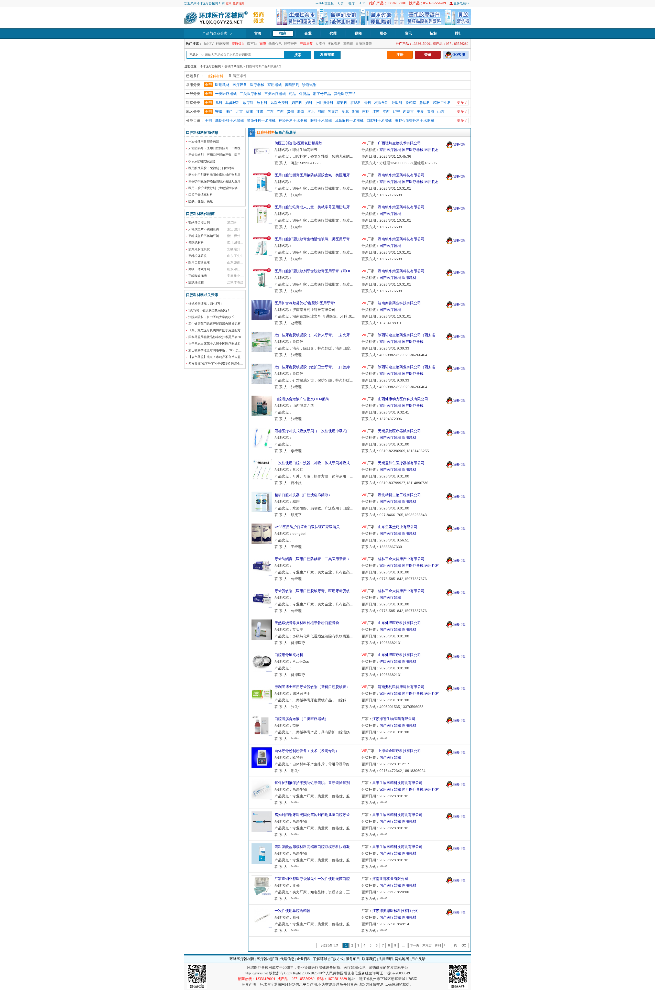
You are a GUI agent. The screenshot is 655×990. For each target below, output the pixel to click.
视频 (358, 33)
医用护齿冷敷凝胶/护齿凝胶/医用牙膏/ (305, 303)
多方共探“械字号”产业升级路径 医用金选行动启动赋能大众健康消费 (234, 363)
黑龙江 (333, 112)
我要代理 (459, 144)
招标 (433, 33)
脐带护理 (290, 44)
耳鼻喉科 (232, 103)
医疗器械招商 (267, 959)
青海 (430, 112)
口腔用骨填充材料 (200, 195)
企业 (308, 33)
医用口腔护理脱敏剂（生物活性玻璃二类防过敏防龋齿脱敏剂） (231, 188)
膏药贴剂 (292, 85)
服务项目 (353, 959)
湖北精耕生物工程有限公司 (399, 495)
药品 (292, 94)
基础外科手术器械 (229, 121)
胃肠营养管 (363, 44)
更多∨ (462, 102)
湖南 (355, 112)
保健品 (304, 94)
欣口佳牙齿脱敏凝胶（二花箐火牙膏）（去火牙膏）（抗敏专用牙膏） (330, 335)
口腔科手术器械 (379, 121)
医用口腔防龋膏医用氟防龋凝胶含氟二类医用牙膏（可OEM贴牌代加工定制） (336, 175)
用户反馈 (418, 959)
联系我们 (369, 959)
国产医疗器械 (412, 150)
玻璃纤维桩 (196, 282)
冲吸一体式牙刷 (199, 269)
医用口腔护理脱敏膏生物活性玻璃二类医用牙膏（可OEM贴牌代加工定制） (334, 239)
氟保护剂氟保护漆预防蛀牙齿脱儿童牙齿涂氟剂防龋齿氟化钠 (229, 181)
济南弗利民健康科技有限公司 (401, 687)
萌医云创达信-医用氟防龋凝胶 (298, 143)
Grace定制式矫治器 (201, 161)
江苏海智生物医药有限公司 (393, 719)
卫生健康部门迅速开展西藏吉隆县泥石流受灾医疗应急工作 (228, 323)
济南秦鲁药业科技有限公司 (399, 303)
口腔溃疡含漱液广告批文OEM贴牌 (302, 399)
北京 (239, 112)
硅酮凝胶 (222, 44)
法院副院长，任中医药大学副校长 (211, 317)
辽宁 (396, 112)
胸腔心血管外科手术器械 (414, 121)
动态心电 (275, 44)
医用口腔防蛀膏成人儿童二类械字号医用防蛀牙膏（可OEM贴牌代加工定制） (336, 207)
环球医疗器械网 (210, 66)
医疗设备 (240, 85)
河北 (310, 112)
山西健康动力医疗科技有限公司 (403, 399)
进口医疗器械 (390, 661)
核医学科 (381, 103)
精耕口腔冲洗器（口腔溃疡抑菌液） (303, 495)
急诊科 (424, 103)
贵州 (290, 112)
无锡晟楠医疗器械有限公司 (399, 431)
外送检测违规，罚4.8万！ (205, 304)
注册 (399, 55)
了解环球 (320, 959)
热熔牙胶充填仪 (199, 249)
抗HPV (209, 44)
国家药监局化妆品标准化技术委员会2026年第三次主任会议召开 (231, 337)
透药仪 (348, 44)
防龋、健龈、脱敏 (200, 201)
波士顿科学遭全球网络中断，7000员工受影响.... (221, 350)
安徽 (218, 112)
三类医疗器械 (275, 94)
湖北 (345, 112)
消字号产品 (322, 94)
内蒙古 (408, 112)
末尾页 (427, 945)
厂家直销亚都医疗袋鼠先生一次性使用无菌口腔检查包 (318, 879)
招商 (283, 33)
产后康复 (306, 44)
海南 (300, 112)
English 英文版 (324, 3)
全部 (208, 85)
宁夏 (420, 112)
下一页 (414, 945)
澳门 (229, 112)
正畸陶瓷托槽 (197, 276)
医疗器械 (257, 85)
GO (464, 945)
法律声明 (385, 959)
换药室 (411, 103)
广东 (270, 112)
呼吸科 (397, 103)
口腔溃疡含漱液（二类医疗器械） (301, 719)
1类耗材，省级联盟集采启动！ (209, 310)
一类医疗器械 (226, 94)
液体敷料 (334, 44)
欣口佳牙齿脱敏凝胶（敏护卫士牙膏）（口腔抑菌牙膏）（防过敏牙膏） (332, 367)
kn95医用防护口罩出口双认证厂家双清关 (307, 527)
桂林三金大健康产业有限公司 (401, 559)
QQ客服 (458, 55)
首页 (257, 33)
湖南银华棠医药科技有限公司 (401, 175)
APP (362, 3)
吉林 (365, 112)
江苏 (375, 112)
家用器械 (274, 85)
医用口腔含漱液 (199, 262)
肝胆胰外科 (324, 103)
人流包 (320, 44)
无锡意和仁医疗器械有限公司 (401, 463)
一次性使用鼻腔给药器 (203, 141)
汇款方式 (336, 959)
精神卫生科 (442, 103)
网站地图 (402, 959)
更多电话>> (462, 3)
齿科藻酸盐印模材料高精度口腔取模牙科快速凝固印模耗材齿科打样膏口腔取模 (337, 847)
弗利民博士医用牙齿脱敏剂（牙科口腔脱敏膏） (312, 687)
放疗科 (248, 103)
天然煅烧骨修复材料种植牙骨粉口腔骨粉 (307, 623)
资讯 (408, 33)
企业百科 (304, 959)
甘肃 (259, 112)
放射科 (262, 103)
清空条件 (240, 76)
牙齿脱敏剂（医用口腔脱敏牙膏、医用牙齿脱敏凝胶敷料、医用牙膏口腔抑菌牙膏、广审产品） (350, 591)
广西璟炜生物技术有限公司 (399, 143)
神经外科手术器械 (293, 121)
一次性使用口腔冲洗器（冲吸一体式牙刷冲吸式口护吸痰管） (323, 463)
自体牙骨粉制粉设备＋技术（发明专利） (307, 751)
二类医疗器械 (250, 94)
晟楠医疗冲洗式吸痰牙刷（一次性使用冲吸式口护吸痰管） (321, 431)
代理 (333, 33)
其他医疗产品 (344, 94)
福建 (249, 112)
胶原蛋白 (238, 44)
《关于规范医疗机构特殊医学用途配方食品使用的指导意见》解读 (232, 330)
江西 (386, 112)
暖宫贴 (252, 44)
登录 (229, 3)
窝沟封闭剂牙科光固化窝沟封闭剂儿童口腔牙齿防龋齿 (225, 175)
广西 (280, 112)
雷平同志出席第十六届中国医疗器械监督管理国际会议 (225, 343)
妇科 (308, 103)
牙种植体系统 (197, 256)
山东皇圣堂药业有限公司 (397, 527)
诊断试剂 (309, 85)
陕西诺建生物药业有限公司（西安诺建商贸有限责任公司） (424, 335)
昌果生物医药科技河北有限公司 (397, 783)
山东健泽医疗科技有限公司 (399, 623)
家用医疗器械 (390, 150)
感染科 (341, 103)
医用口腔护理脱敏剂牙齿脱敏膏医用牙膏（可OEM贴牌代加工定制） (329, 271)
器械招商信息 (233, 66)
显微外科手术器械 (261, 121)
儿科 (218, 103)
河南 (321, 112)
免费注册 (239, 3)
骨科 (367, 103)
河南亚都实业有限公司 (390, 879)
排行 (458, 33)
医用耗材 (222, 85)
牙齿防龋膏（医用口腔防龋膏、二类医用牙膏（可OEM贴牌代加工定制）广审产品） (341, 559)
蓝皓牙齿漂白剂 (199, 222)
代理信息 (287, 959)
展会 (383, 33)
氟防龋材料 (196, 242)
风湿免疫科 (279, 103)
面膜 (262, 44)
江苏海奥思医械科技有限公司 (395, 911)
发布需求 (327, 55)
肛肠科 (355, 103)
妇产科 (296, 103)
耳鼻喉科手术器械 (349, 121)
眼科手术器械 (321, 121)
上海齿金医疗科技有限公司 (399, 751)
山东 (440, 112)
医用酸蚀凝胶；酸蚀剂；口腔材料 (211, 168)
